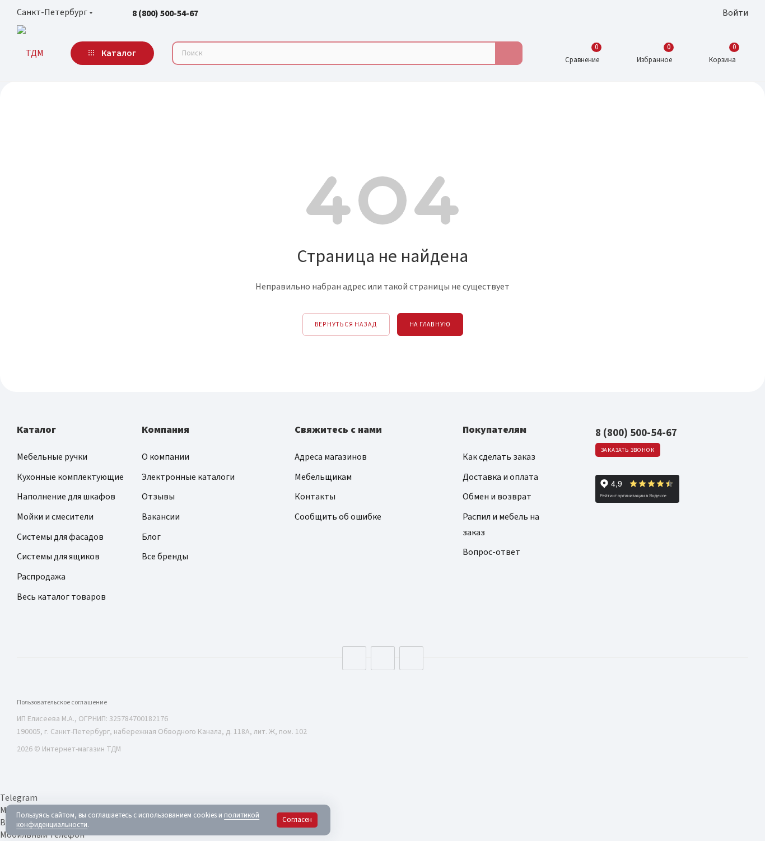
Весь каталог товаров (61, 597)
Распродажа (41, 577)
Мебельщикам (323, 477)
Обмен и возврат (497, 496)
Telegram (383, 658)
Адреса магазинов (331, 457)
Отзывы (158, 496)
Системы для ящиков (58, 556)
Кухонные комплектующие (70, 477)
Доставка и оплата (500, 477)
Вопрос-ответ (491, 552)
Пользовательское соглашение (62, 702)
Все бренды (165, 556)
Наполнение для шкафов (66, 496)
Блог (151, 537)
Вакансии (161, 517)
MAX (411, 658)
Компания (165, 430)
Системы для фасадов (60, 537)
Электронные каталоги (188, 477)
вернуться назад (346, 324)
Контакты (315, 496)
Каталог (36, 430)
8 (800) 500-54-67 (165, 13)
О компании (165, 457)
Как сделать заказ (499, 457)
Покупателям (494, 430)
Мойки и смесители (55, 517)
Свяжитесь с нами (338, 430)
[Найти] (509, 53)
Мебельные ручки (52, 457)
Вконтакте (354, 658)
